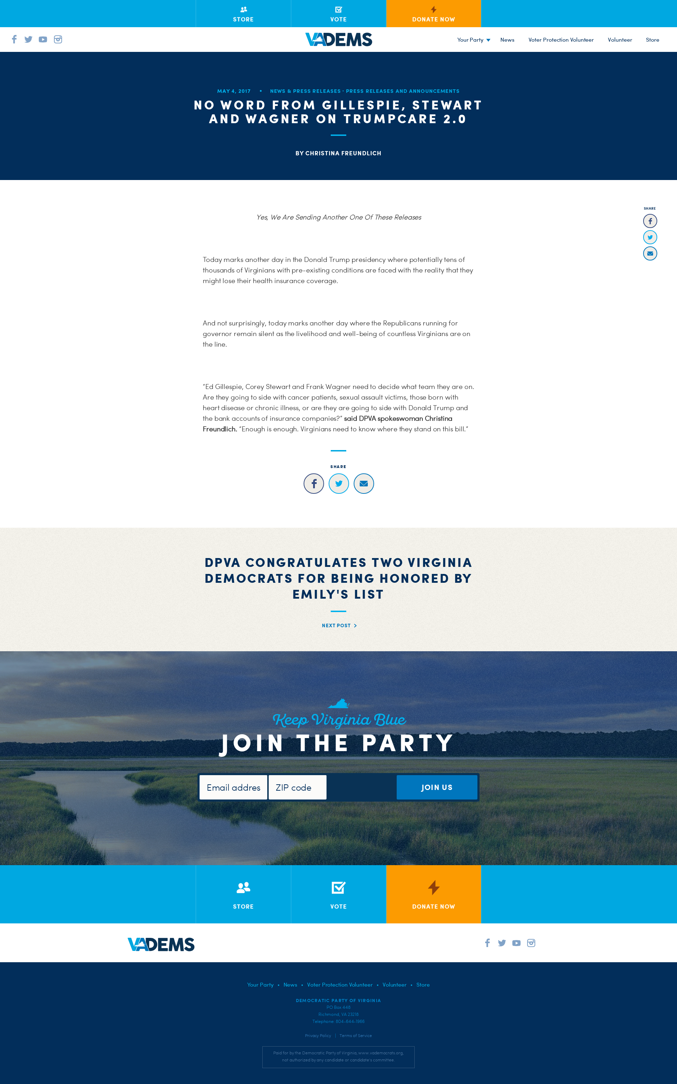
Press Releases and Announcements (403, 91)
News (507, 39)
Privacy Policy (318, 1035)
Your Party (470, 39)
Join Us (437, 787)
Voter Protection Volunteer (561, 39)
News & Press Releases (305, 91)
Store (423, 984)
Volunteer (620, 39)
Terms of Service (356, 1035)
